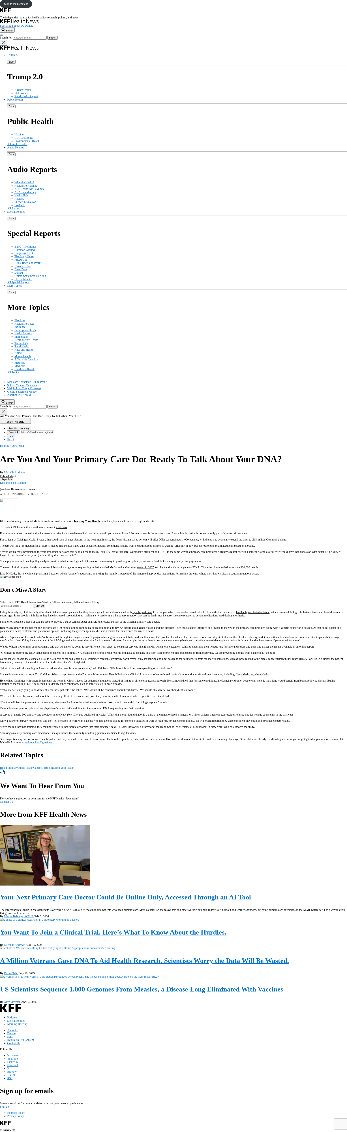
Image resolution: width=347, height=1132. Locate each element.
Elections (19, 320)
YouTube (12, 1058)
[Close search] (3, 43)
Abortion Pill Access (19, 394)
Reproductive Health (26, 339)
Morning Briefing (17, 1023)
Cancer (37, 767)
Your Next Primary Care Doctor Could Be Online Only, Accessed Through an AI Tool (125, 897)
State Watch (21, 93)
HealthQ (19, 198)
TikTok (11, 1074)
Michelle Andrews (14, 472)
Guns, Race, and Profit (27, 262)
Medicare (19, 362)
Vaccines (19, 134)
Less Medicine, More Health (253, 674)
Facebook (12, 1065)
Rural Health (21, 346)
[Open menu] (1, 35)
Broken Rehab (22, 266)
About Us (12, 1030)
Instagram (12, 1055)
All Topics (13, 372)
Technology (21, 343)
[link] (6, 479)
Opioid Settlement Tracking (30, 275)
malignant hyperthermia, (98, 615)
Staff (10, 1036)
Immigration (21, 336)
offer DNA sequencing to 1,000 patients (175, 539)
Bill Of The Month (25, 246)
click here (61, 527)
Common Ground (24, 249)
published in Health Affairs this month (105, 714)
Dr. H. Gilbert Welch (47, 674)
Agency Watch (22, 89)
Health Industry (23, 333)
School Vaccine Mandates (22, 385)
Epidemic (19, 205)
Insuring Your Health (62, 767)
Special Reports (16, 211)
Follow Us (18, 25)
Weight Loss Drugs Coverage (24, 388)
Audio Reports (15, 147)
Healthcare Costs (24, 323)
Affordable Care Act (26, 359)
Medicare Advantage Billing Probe (27, 381)
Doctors (45, 767)
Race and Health (23, 349)
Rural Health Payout (26, 96)
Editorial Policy (16, 1112)
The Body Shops (24, 256)
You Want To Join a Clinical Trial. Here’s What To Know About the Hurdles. (113, 932)
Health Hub (21, 195)
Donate (29, 25)
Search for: (6, 37)
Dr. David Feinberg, (117, 551)
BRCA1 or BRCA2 (310, 658)
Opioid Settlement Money (22, 391)
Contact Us (6, 801)
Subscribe (5, 25)
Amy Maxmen (12, 1001)
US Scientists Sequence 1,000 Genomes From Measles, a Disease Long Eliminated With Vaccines (141, 989)
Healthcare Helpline (25, 185)
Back (11, 61)
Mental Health (22, 356)
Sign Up (40, 606)
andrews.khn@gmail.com (39, 742)
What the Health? (24, 182)
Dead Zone (20, 269)
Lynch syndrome (142, 612)
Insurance (19, 326)
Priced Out (20, 259)
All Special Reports (18, 282)
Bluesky (12, 1071)
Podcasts (12, 1017)
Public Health (15, 99)
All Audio (13, 208)
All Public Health (17, 144)
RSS (9, 1078)
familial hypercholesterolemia (252, 612)
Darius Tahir (11, 973)
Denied (18, 272)
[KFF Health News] (19, 22)
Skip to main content (16, 3)
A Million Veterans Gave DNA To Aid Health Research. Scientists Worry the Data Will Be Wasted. (144, 960)
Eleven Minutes (23, 279)
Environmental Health (27, 140)
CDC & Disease (23, 137)
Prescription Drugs (25, 330)
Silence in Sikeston (25, 201)
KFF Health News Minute (29, 188)
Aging (18, 352)
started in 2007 (145, 567)
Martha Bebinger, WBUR (19, 916)
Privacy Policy (15, 1116)
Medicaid (19, 365)
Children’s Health (24, 369)
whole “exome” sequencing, (76, 573)
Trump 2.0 (13, 54)
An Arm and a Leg (25, 192)
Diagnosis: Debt (23, 253)
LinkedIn (12, 1061)
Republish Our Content (20, 1039)
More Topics (14, 285)
